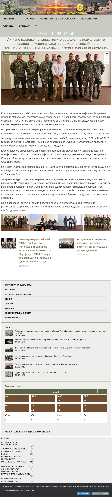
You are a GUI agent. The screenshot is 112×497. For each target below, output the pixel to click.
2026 (56, 391)
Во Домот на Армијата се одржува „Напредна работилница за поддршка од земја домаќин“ (92, 245)
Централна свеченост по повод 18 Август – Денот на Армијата (43, 356)
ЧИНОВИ (9, 304)
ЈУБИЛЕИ (9, 308)
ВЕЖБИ (8, 299)
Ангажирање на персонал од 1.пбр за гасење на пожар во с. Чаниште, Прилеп (50, 340)
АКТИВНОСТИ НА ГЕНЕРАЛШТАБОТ (18, 54)
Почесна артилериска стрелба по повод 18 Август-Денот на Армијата (46, 364)
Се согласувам (83, 494)
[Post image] (8, 243)
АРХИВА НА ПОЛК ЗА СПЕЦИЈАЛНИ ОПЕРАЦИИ (27, 432)
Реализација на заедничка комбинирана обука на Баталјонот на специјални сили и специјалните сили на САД (61, 332)
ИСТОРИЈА (10, 290)
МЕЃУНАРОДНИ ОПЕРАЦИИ (18, 294)
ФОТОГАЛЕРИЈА (13, 318)
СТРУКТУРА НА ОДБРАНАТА (18, 285)
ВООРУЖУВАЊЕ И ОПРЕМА (18, 313)
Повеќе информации (100, 494)
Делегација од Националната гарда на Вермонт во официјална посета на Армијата (52, 348)
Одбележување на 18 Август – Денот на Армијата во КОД (40, 372)
